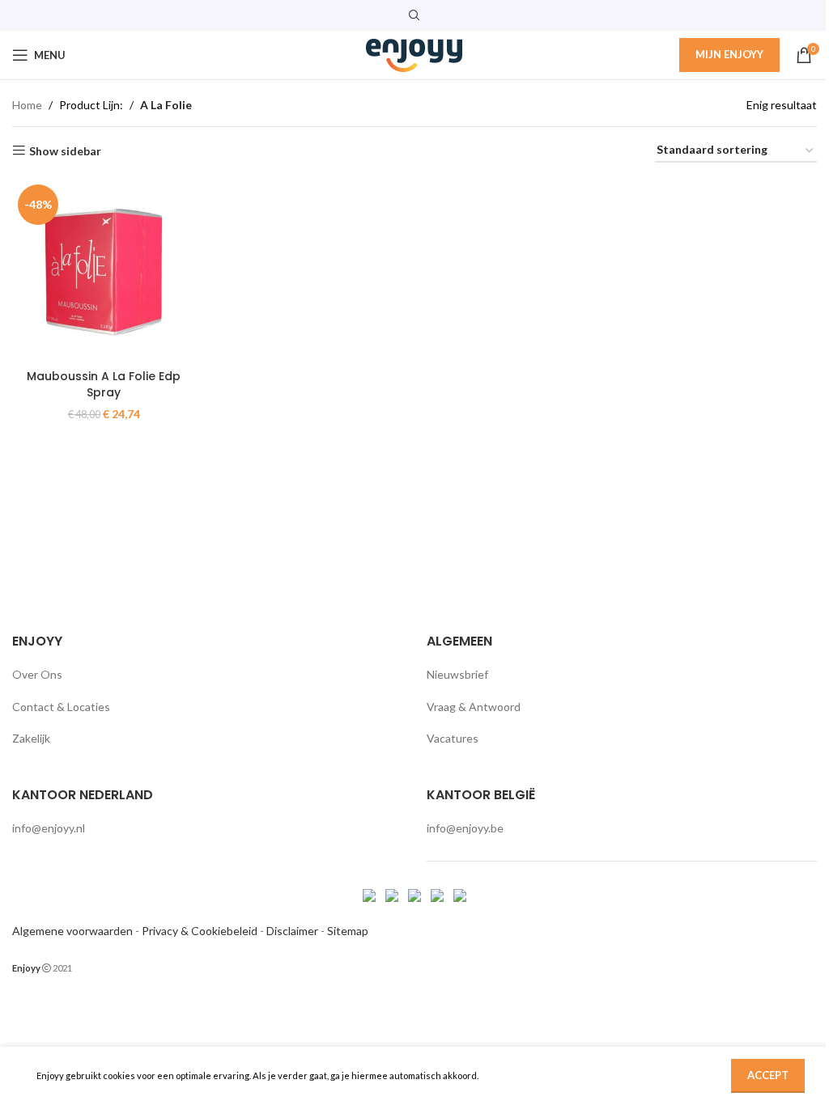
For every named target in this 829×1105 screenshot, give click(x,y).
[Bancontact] (393, 894)
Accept (768, 1075)
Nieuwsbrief (457, 674)
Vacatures (452, 738)
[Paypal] (415, 894)
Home (27, 105)
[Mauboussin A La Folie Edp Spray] (103, 270)
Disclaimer (292, 931)
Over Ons (37, 674)
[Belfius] (459, 894)
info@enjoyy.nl (48, 828)
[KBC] (438, 894)
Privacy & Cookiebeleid (199, 931)
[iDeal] (370, 894)
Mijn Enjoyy (729, 54)
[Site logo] (414, 54)
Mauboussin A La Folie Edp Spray (104, 384)
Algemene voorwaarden (72, 931)
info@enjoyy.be (465, 828)
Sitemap (347, 931)
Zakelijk (31, 738)
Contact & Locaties (61, 706)
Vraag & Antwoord (474, 706)
